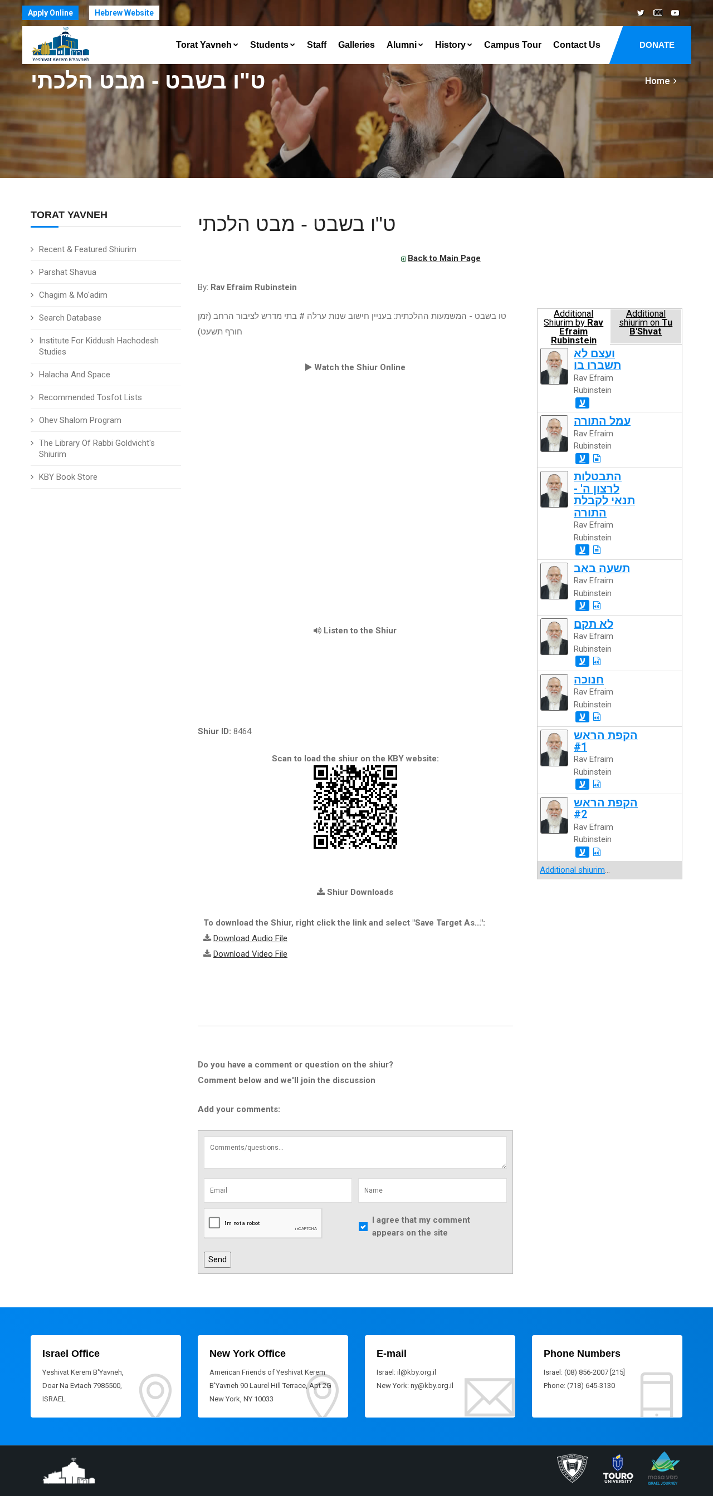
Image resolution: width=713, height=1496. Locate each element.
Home (657, 81)
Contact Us (576, 45)
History (450, 45)
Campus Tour (512, 45)
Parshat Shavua (67, 272)
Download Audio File (250, 938)
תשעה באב (602, 568)
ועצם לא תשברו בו (597, 359)
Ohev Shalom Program (80, 420)
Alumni (402, 45)
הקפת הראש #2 (606, 808)
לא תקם (593, 624)
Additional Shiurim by (573, 326)
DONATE (657, 45)
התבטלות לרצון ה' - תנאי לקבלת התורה (604, 494)
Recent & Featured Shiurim (87, 249)
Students (269, 45)
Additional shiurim (572, 870)
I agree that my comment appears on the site (421, 1226)
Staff (316, 45)
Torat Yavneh (204, 45)
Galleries (356, 45)
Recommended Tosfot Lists (90, 397)
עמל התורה (602, 421)
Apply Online (50, 12)
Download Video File (250, 954)
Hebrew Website (124, 12)
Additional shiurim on (645, 323)
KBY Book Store (68, 477)
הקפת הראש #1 (606, 741)
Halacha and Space (74, 375)
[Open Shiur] (596, 459)
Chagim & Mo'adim (73, 295)
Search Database (70, 318)
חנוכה (589, 679)
